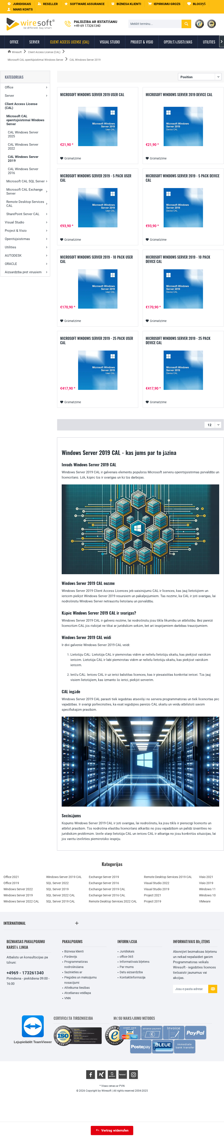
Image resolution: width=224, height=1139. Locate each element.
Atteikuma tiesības (77, 987)
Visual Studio (14, 222)
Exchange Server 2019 (104, 877)
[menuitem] (164, 4)
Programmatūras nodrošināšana (76, 964)
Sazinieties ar (73, 972)
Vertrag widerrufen (114, 1130)
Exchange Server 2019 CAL (107, 889)
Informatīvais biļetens (134, 961)
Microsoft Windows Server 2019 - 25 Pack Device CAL (178, 340)
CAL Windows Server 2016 (23, 171)
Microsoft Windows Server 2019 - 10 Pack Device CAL (178, 259)
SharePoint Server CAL (22, 214)
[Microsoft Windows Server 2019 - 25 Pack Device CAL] (183, 370)
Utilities (10, 247)
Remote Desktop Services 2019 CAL (168, 877)
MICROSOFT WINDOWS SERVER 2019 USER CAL (92, 94)
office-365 (126, 956)
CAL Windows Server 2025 (23, 134)
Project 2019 (152, 901)
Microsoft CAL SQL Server (25, 181)
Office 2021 (11, 877)
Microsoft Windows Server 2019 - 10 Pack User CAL (96, 259)
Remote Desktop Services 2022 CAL (113, 901)
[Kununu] (122, 1074)
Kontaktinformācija (132, 977)
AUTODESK (13, 256)
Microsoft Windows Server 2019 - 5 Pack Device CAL (182, 178)
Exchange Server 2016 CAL (107, 895)
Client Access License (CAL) (21, 106)
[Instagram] (133, 1074)
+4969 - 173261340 (25, 972)
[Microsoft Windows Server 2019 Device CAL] (183, 126)
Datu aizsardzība (131, 972)
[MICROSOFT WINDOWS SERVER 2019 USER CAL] (97, 126)
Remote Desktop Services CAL (25, 204)
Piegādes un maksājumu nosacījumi (80, 980)
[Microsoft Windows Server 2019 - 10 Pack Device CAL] (183, 289)
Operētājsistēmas (17, 239)
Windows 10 (207, 895)
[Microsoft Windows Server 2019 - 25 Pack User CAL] (97, 370)
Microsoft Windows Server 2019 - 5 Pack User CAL (95, 178)
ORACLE (11, 264)
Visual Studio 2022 (156, 883)
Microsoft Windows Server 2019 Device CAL (179, 94)
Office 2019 (11, 883)
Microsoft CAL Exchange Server (24, 191)
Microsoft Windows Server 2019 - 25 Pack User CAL (96, 340)
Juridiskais (127, 951)
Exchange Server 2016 (104, 883)
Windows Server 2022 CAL (21, 901)
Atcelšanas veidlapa (77, 993)
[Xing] (101, 1074)
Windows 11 (207, 889)
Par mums (127, 967)
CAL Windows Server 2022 (23, 146)
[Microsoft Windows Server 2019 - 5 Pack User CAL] (97, 207)
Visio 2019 (206, 883)
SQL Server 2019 (57, 889)
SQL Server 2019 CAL (60, 901)
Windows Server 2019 (18, 895)
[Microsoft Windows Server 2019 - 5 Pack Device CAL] (183, 207)
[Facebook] (90, 1074)
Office (9, 87)
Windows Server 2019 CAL (64, 877)
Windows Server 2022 (18, 889)
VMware (204, 901)
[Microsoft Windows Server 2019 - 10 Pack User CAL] (97, 289)
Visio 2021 (206, 877)
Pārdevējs (70, 956)
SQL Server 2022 (57, 883)
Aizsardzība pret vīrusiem (23, 272)
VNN (67, 998)
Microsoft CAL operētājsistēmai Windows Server (25, 120)
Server (9, 96)
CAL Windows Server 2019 (23, 159)
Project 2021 (152, 895)
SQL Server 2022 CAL (60, 895)
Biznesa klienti (74, 951)
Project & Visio (16, 231)
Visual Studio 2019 (156, 889)
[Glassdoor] (112, 1074)
